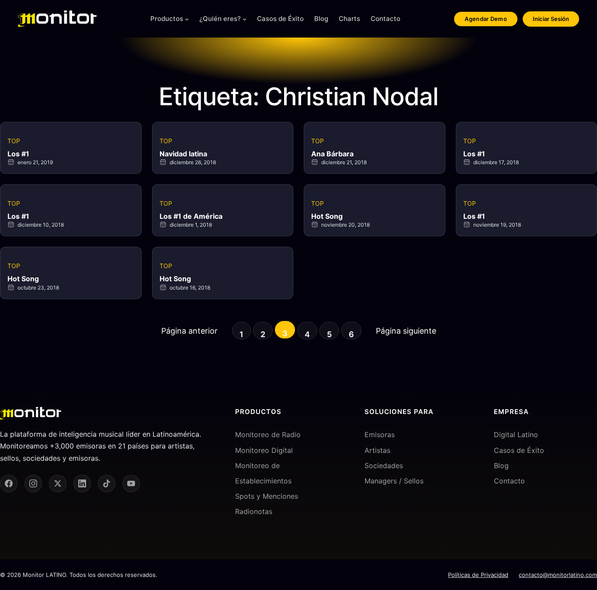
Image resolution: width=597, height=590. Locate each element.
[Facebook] (8, 483)
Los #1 (18, 153)
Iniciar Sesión (551, 18)
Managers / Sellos (393, 480)
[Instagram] (33, 483)
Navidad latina (183, 153)
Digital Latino (516, 434)
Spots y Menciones (266, 496)
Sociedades (383, 465)
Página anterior (189, 330)
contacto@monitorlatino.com (558, 574)
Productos (166, 18)
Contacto (509, 480)
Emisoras (379, 434)
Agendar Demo (486, 18)
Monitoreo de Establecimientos (263, 473)
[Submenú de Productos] (187, 19)
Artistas (377, 450)
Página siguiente (406, 330)
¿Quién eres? (220, 18)
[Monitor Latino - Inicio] (57, 18)
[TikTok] (106, 483)
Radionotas (253, 511)
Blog (501, 465)
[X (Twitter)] (57, 483)
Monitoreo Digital (264, 450)
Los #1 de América (191, 216)
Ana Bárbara (332, 153)
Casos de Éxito (519, 450)
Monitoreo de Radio (268, 434)
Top (13, 141)
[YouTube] (131, 483)
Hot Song (327, 216)
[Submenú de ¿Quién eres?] (244, 19)
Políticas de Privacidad (478, 574)
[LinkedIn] (82, 483)
